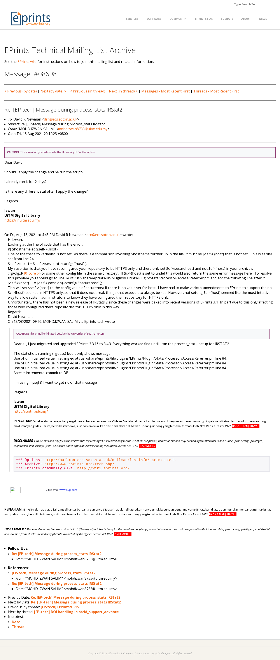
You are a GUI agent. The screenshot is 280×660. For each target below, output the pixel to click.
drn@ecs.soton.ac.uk (60, 119)
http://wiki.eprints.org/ (103, 468)
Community (178, 19)
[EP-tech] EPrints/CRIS (60, 607)
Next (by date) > (53, 91)
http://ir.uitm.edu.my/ (31, 411)
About (246, 19)
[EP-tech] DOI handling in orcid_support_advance (76, 611)
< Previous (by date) (20, 91)
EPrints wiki (27, 61)
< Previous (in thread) (87, 91)
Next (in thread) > (123, 91)
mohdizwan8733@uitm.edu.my (82, 128)
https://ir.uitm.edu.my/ (22, 220)
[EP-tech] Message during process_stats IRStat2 (53, 573)
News (263, 19)
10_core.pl (31, 273)
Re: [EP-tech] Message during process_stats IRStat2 (57, 553)
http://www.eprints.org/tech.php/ (79, 464)
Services (132, 19)
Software (154, 19)
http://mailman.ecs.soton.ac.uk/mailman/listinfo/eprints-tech (110, 460)
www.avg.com (68, 489)
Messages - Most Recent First (165, 91)
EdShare (227, 19)
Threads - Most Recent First (216, 91)
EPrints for (204, 19)
